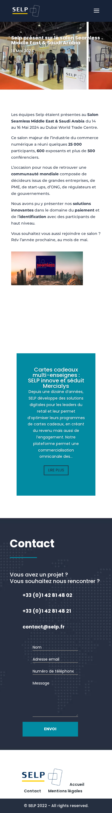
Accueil (77, 784)
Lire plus (56, 470)
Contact (32, 791)
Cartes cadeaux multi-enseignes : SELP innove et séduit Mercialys (56, 378)
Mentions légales (65, 791)
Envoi (50, 729)
